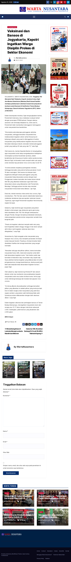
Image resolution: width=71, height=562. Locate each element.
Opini (40, 512)
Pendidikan (8, 512)
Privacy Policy (40, 558)
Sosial (6, 493)
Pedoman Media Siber (59, 554)
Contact (43, 551)
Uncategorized (12, 27)
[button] (65, 17)
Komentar (6, 395)
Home (38, 551)
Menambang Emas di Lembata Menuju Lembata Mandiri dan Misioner (14, 331)
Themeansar (4, 555)
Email (5, 442)
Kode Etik (61, 551)
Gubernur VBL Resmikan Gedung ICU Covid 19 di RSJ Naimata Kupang (33, 331)
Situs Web (6, 452)
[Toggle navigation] (34, 16)
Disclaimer (49, 551)
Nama (5, 431)
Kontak (67, 551)
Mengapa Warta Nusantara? (44, 554)
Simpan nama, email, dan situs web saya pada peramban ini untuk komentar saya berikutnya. (22, 467)
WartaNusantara (21, 58)
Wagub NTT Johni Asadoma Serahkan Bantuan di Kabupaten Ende (18, 498)
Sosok (41, 493)
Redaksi (47, 558)
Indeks (56, 551)
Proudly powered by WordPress (9, 554)
